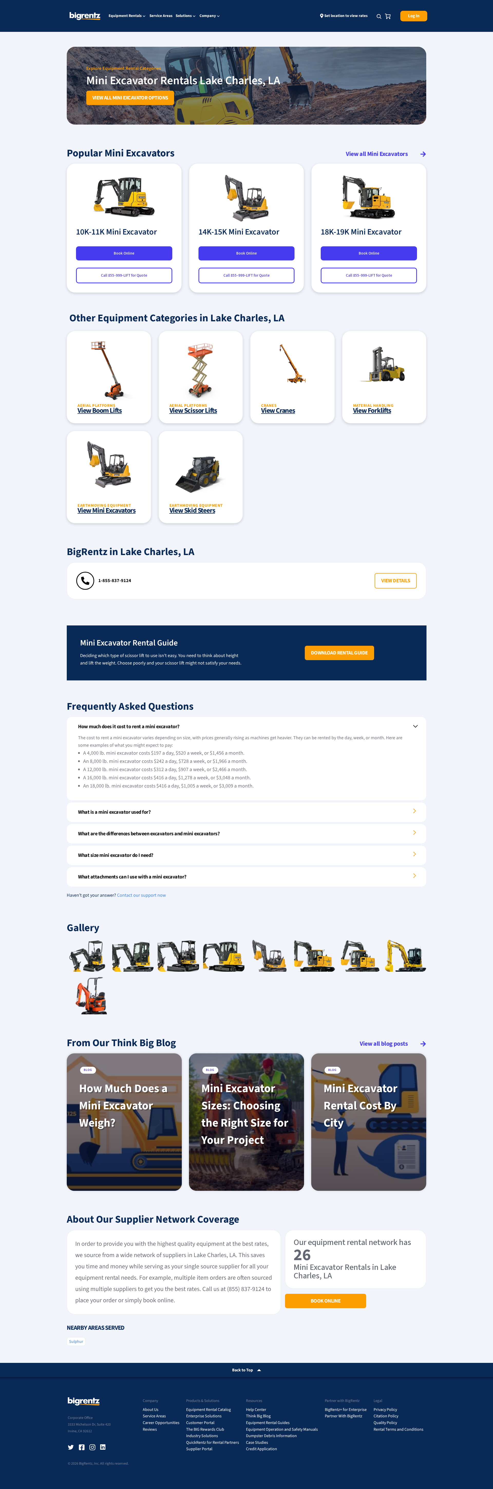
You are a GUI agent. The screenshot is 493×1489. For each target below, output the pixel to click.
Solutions (184, 16)
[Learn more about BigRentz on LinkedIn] (103, 1447)
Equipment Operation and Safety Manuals (282, 1429)
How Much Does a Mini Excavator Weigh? (123, 1105)
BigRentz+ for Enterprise (346, 1409)
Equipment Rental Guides (268, 1423)
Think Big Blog (258, 1416)
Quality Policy (385, 1423)
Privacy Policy (385, 1409)
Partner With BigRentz (343, 1416)
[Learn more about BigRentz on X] (71, 1447)
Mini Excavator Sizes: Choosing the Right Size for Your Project (244, 1114)
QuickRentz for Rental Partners (212, 1442)
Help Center (256, 1409)
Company (208, 16)
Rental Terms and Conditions (398, 1429)
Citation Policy (386, 1416)
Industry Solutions (202, 1436)
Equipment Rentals (125, 16)
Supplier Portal (199, 1449)
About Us (150, 1409)
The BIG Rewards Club (205, 1429)
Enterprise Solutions (204, 1416)
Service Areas (161, 16)
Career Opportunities (161, 1423)
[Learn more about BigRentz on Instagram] (92, 1447)
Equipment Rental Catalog (208, 1409)
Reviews (150, 1429)
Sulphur (76, 1341)
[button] (396, 580)
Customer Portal (200, 1423)
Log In (414, 16)
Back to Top (242, 1370)
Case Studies (257, 1442)
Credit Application (261, 1449)
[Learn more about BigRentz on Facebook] (82, 1447)
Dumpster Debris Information (271, 1436)
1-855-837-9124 (114, 580)
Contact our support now (141, 895)
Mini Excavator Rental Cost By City (360, 1105)
